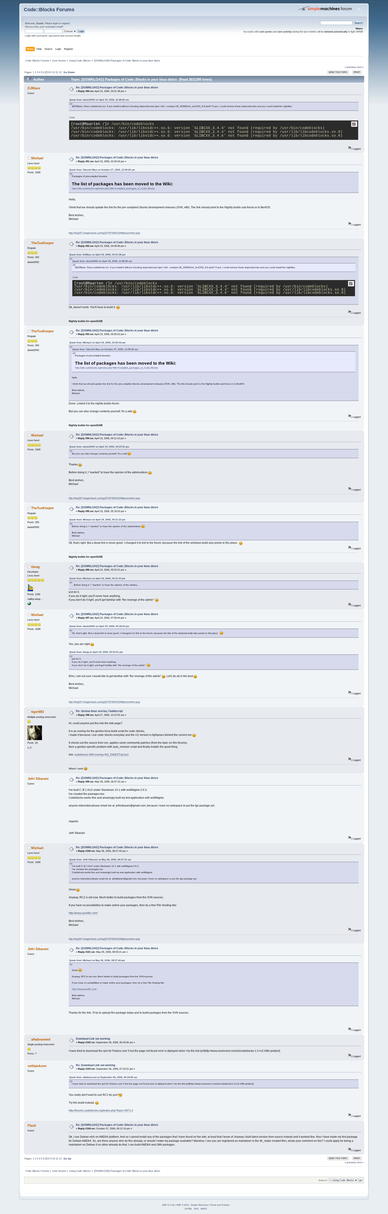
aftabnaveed (40, 1039)
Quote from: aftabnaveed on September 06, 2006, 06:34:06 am (103, 1077)
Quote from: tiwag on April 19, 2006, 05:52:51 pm (96, 652)
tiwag (35, 567)
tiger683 (37, 712)
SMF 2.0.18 (168, 1205)
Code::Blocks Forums (49, 9)
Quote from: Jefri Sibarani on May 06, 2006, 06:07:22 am (100, 859)
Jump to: (322, 1180)
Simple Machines (199, 1205)
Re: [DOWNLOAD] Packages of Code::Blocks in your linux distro (117, 87)
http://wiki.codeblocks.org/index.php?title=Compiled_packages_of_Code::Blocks (113, 188)
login (55, 23)
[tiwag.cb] (29, 604)
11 (57, 72)
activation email (53, 26)
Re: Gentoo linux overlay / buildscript (99, 711)
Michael (37, 158)
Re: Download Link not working (95, 1065)
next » (360, 67)
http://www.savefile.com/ (83, 913)
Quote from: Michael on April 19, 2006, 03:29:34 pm (97, 342)
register (66, 23)
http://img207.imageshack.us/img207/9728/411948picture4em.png (104, 233)
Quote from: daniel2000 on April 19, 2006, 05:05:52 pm (99, 446)
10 (53, 72)
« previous (350, 67)
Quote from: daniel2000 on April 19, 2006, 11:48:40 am (99, 100)
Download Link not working (93, 1038)
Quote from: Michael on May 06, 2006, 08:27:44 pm (97, 960)
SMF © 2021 (182, 1205)
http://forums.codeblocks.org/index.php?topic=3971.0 (101, 1110)
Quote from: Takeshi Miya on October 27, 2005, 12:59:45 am (102, 170)
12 (60, 72)
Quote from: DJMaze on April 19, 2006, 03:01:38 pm (97, 254)
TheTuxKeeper (42, 243)
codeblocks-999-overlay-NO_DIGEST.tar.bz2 (101, 754)
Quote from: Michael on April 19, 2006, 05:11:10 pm (97, 519)
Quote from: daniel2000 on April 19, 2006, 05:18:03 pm (99, 626)
